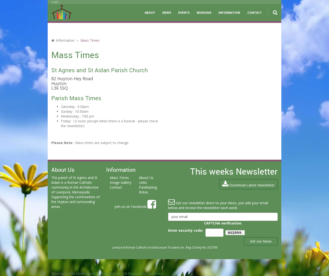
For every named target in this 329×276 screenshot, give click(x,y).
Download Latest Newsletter (252, 185)
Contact (254, 13)
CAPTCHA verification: (223, 223)
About (150, 13)
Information (229, 13)
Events (184, 13)
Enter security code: (185, 230)
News (166, 13)
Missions (204, 13)
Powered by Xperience (145, 273)
